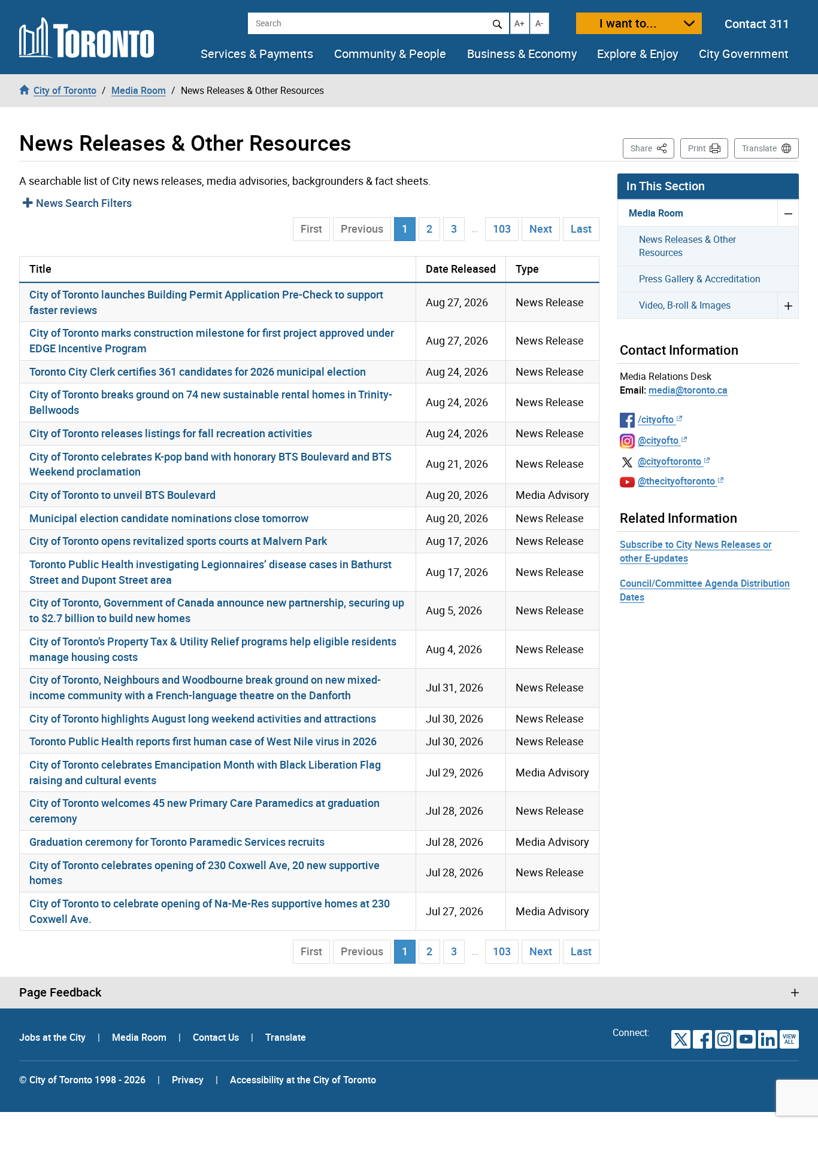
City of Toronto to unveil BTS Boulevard (122, 495)
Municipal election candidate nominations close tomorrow (168, 518)
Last (581, 228)
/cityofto (656, 419)
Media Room (656, 213)
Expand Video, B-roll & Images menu (787, 305)
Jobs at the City (53, 1037)
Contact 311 (757, 24)
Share (652, 148)
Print (697, 148)
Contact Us (217, 1037)
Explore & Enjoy (637, 53)
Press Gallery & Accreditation (700, 278)
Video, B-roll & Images (685, 305)
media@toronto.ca (688, 390)
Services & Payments (257, 53)
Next (540, 228)
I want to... (628, 23)
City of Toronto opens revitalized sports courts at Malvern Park (178, 541)
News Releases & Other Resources (687, 246)
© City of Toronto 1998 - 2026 (82, 1079)
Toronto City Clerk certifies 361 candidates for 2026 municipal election (197, 371)
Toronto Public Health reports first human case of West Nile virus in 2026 (203, 741)
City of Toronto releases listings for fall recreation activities (170, 433)
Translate (759, 148)
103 (502, 228)
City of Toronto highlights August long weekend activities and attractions (202, 718)
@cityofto (658, 440)
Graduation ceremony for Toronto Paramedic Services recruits (177, 841)
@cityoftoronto (669, 461)
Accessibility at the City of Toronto (303, 1079)
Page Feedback (60, 992)
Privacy (188, 1079)
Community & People (390, 53)
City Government (744, 53)
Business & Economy (522, 53)
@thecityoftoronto (676, 481)
